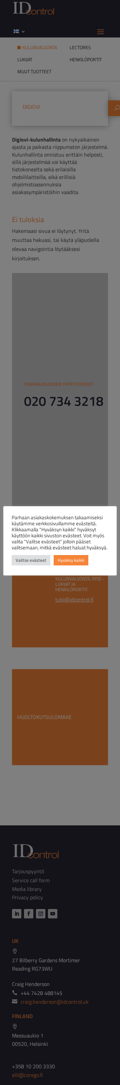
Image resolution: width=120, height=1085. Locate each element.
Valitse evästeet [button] (31, 560)
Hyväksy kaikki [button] (71, 560)
